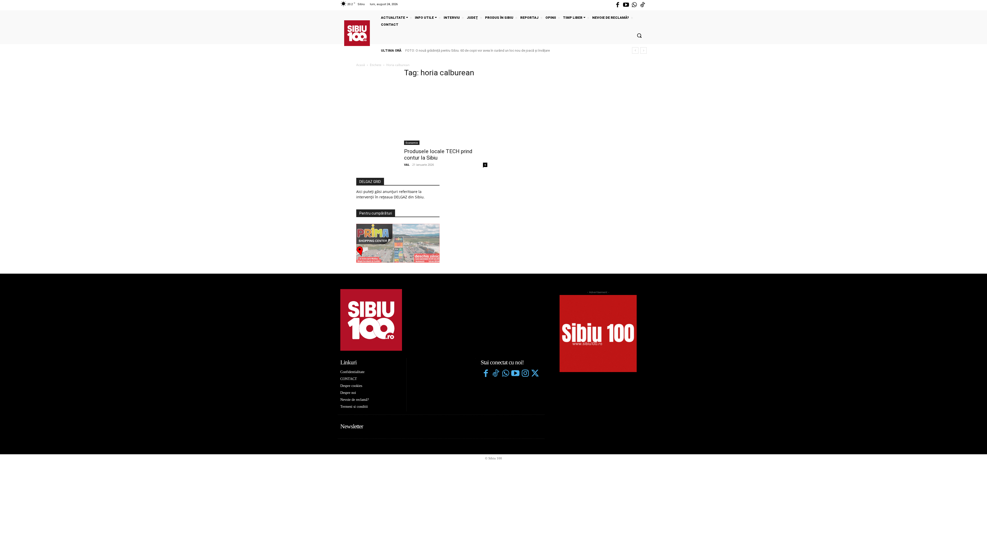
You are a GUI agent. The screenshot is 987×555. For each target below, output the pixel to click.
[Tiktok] (642, 5)
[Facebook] (618, 5)
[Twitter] (535, 374)
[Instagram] (525, 374)
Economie (412, 142)
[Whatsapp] (634, 5)
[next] (643, 50)
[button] (639, 35)
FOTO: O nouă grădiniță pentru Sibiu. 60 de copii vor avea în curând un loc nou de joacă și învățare (477, 50)
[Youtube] (626, 5)
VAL (406, 164)
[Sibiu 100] (357, 33)
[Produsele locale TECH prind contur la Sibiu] (445, 113)
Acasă (360, 65)
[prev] (635, 50)
